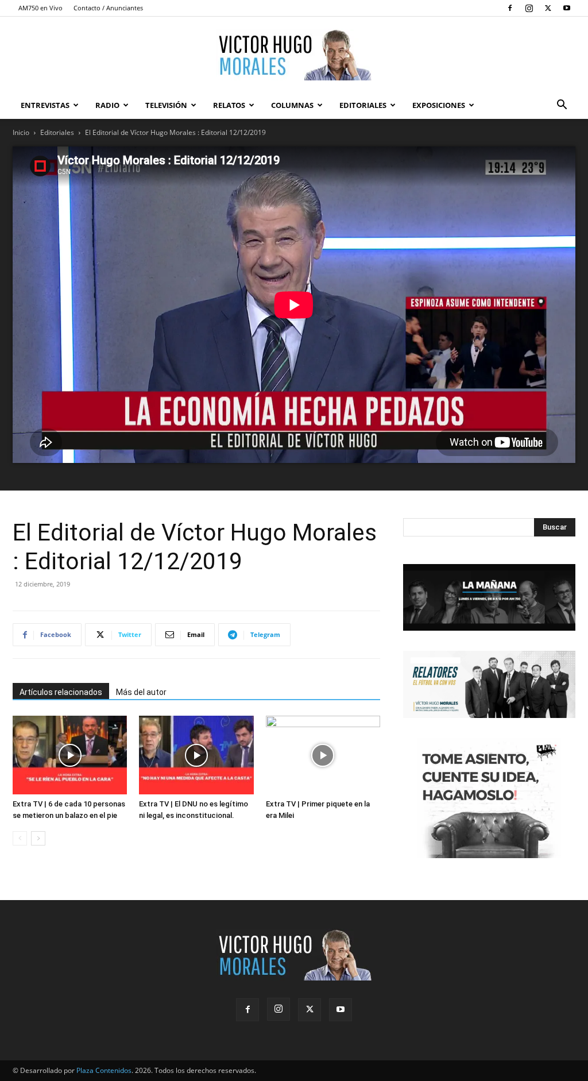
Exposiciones (438, 105)
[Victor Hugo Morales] (294, 54)
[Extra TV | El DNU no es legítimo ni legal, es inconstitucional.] (196, 755)
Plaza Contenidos (103, 1070)
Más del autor (141, 692)
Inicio (21, 132)
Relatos (229, 105)
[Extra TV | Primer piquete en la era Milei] (323, 755)
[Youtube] (566, 8)
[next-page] (38, 838)
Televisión (166, 105)
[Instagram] (528, 8)
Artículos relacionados (61, 692)
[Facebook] (510, 8)
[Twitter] (547, 8)
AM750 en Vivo (40, 7)
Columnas (292, 105)
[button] (561, 106)
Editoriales (362, 105)
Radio (107, 105)
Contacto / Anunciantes (108, 7)
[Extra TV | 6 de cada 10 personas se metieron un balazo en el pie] (70, 755)
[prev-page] (20, 838)
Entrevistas (45, 105)
